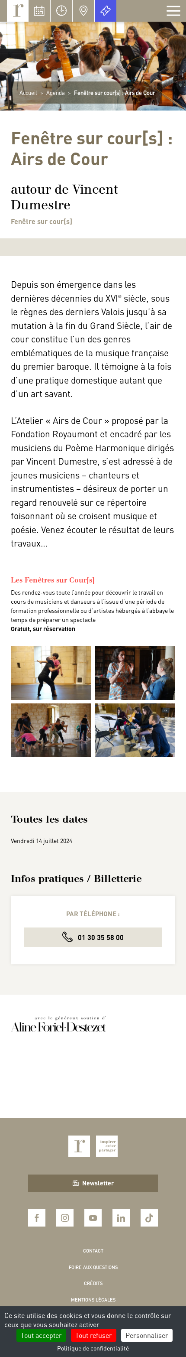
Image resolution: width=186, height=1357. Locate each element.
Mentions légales (93, 1300)
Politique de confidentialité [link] (93, 1348)
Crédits (93, 1283)
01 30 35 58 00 (100, 937)
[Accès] (83, 11)
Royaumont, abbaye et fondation (18, 11)
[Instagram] (65, 1218)
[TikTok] (149, 1218)
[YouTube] (93, 1218)
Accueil (28, 92)
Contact (93, 1251)
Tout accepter (41, 1335)
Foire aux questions (93, 1267)
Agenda (55, 92)
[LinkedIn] (121, 1218)
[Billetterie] (105, 11)
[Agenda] (39, 11)
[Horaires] (61, 11)
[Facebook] (36, 1218)
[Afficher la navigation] (173, 11)
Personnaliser (146, 1335)
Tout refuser (93, 1335)
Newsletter (98, 1183)
